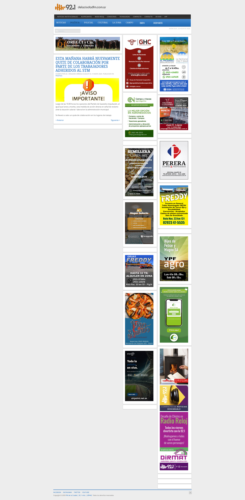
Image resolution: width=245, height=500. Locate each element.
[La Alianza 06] (139, 243)
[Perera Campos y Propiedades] (174, 179)
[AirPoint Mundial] (139, 400)
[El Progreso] (174, 91)
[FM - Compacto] (174, 410)
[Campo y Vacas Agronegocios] (139, 136)
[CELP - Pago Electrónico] (174, 342)
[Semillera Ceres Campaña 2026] (139, 196)
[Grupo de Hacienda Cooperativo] (139, 88)
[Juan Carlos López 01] (174, 129)
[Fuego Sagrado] (139, 344)
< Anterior (60, 120)
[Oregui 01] (88, 50)
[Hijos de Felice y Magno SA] (174, 280)
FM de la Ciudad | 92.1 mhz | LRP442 (79, 495)
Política (59, 76)
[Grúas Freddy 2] (139, 286)
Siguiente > (115, 120)
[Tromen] (174, 384)
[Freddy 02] (174, 225)
